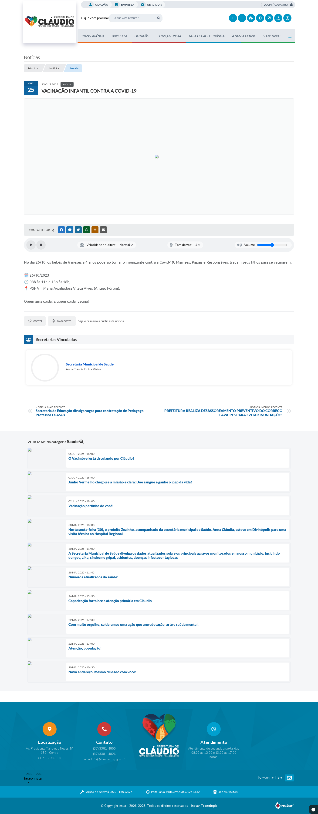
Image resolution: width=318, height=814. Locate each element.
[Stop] (41, 245)
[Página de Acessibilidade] (287, 18)
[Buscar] (158, 18)
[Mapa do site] (278, 18)
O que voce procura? (95, 18)
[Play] (31, 245)
